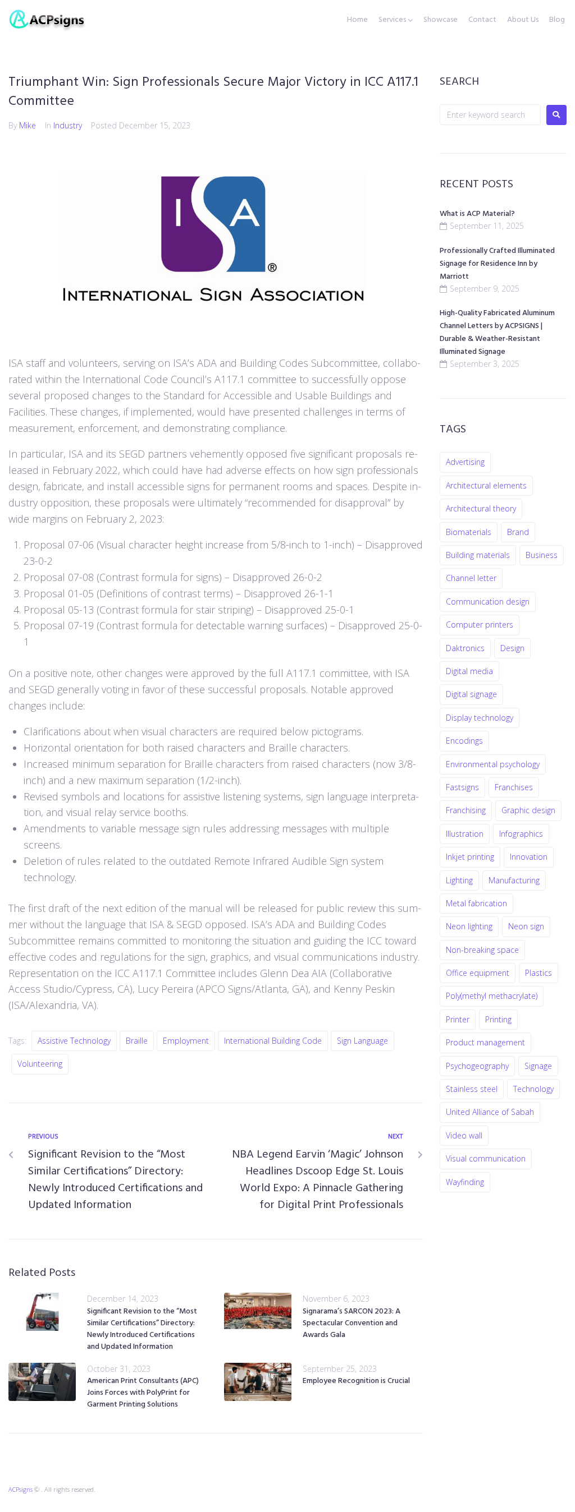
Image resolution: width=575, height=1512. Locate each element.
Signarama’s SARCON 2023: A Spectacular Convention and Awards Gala (351, 1323)
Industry (67, 125)
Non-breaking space (482, 949)
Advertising (465, 462)
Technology (533, 1089)
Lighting (459, 880)
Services (392, 20)
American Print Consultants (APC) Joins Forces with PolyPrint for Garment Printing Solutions (143, 1393)
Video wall (464, 1135)
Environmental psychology (493, 764)
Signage (538, 1066)
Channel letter (471, 578)
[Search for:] (490, 114)
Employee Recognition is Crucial (356, 1381)
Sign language (362, 1040)
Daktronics (465, 648)
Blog (557, 20)
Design (512, 648)
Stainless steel (472, 1089)
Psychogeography (477, 1066)
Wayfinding (465, 1182)
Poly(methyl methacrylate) (491, 995)
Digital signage (471, 694)
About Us (523, 20)
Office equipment (477, 972)
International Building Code (273, 1040)
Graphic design (528, 810)
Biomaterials (468, 532)
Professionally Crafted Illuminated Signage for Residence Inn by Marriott (497, 264)
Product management (485, 1042)
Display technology (479, 717)
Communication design (488, 601)
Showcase (440, 20)
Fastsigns (462, 787)
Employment (186, 1040)
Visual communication (486, 1158)
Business (542, 555)
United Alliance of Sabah (490, 1112)
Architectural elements (486, 485)
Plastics (538, 972)
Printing (498, 1019)
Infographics (521, 833)
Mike (27, 125)
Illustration (464, 833)
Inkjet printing (470, 856)
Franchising (466, 810)
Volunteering (39, 1063)
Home (357, 20)
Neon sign (526, 926)
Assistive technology (74, 1040)
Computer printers (479, 624)
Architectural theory (481, 508)
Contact (482, 20)
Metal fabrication (476, 903)
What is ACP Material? (477, 214)
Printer (457, 1019)
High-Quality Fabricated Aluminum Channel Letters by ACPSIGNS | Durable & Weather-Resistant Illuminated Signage (497, 332)
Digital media (469, 671)
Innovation (528, 856)
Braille (137, 1040)
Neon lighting (469, 926)
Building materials (478, 555)
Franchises (514, 787)
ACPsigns (20, 1489)
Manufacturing (514, 880)
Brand (518, 532)
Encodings (464, 740)
